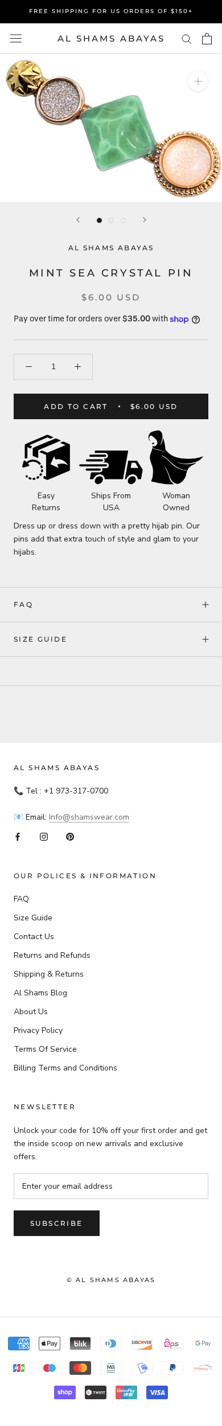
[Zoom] (198, 81)
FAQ (23, 604)
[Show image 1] (99, 220)
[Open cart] (207, 38)
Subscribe (56, 1223)
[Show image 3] (123, 220)
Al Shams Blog (40, 992)
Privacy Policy (38, 1030)
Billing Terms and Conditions (65, 1068)
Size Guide (40, 639)
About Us (31, 1011)
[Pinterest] (70, 836)
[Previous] (78, 219)
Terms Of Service (45, 1049)
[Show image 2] (111, 220)
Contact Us (34, 936)
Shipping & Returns (49, 974)
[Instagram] (44, 836)
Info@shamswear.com (89, 817)
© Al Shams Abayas (111, 1280)
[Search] (187, 38)
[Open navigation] (16, 38)
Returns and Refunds (52, 955)
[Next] (144, 219)
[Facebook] (18, 836)
